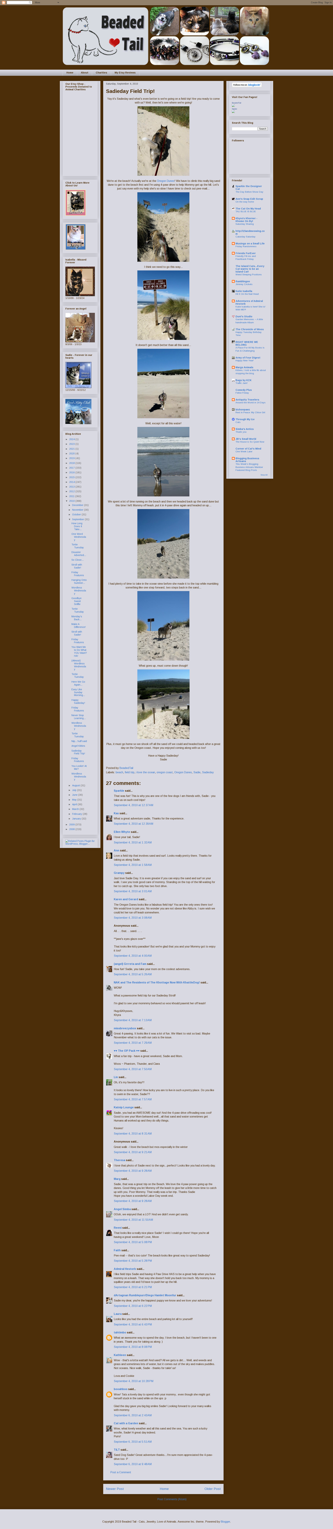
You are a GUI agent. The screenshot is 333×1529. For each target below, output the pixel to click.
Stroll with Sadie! (76, 566)
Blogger (225, 1521)
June (75, 794)
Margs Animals (244, 367)
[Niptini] (233, 112)
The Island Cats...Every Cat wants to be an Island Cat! (250, 269)
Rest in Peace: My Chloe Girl (250, 412)
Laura (118, 1313)
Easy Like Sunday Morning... (78, 692)
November (78, 509)
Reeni (118, 1227)
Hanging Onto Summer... (79, 581)
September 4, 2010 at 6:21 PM (133, 1287)
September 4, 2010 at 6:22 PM (133, 1305)
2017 (72, 467)
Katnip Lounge (124, 1107)
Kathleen (120, 1355)
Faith (117, 1250)
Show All (264, 475)
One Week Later (244, 451)
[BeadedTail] (233, 106)
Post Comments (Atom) (171, 1499)
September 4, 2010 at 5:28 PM (133, 1260)
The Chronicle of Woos (250, 329)
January (77, 818)
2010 (72, 501)
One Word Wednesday (78, 537)
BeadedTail (236, 103)
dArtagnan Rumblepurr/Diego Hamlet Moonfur (145, 1295)
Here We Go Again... (78, 683)
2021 (72, 448)
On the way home (245, 201)
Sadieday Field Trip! (78, 752)
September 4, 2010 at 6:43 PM (133, 1324)
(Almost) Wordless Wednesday (78, 665)
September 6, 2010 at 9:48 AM (133, 1464)
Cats (238, 422)
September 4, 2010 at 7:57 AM (133, 1099)
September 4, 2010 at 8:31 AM (133, 1133)
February (77, 814)
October (77, 514)
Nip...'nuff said (79, 741)
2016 (72, 472)
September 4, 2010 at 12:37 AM (133, 805)
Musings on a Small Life (250, 243)
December (78, 505)
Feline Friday (242, 392)
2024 (72, 439)
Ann (116, 850)
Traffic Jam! (241, 383)
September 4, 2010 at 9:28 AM (133, 1170)
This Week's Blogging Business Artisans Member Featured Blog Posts (249, 467)
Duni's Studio (244, 316)
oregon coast (165, 772)
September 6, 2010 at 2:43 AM (133, 1415)
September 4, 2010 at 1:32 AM (133, 842)
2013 (72, 486)
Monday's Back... (76, 618)
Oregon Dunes (165, 180)
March (76, 809)
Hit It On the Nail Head (247, 294)
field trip (129, 772)
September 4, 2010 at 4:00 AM (133, 955)
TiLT (117, 1449)
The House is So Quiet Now (250, 441)
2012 (72, 491)
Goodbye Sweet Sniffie (76, 601)
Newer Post (115, 1489)
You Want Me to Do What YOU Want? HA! (79, 651)
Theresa (119, 1160)
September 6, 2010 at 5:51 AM (133, 1441)
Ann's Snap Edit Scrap (249, 198)
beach (119, 772)
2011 (72, 496)
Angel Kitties (78, 745)
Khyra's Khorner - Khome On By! (246, 219)
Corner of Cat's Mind (248, 448)
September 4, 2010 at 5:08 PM (133, 1242)
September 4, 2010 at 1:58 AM (133, 864)
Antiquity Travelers (247, 399)
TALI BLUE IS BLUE (246, 211)
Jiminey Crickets (244, 284)
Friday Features (77, 574)
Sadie (196, 772)
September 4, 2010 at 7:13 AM (133, 1020)
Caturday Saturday (245, 236)
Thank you (241, 432)
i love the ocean (145, 772)
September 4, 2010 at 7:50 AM (133, 1069)
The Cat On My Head (248, 208)
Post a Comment (120, 1472)
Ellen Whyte (122, 831)
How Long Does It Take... (76, 526)
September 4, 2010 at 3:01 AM (133, 891)
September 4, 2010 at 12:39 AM (133, 823)
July (74, 790)
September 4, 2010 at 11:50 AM (133, 1219)
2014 (72, 482)
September (78, 519)
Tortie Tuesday (77, 546)
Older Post (212, 1489)
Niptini (234, 109)
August (76, 785)
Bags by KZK (243, 380)
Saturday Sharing (245, 224)
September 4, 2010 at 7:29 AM (133, 1042)
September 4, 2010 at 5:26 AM (133, 974)
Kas (116, 813)
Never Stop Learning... (78, 717)
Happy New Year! (245, 360)
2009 (72, 824)
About (84, 72)
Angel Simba (122, 1209)
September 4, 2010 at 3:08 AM (133, 917)
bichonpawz (243, 409)
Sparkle (119, 790)
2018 (72, 463)
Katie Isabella (244, 291)
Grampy (119, 872)
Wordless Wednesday (78, 590)
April (75, 804)
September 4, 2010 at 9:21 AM (133, 1152)
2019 (72, 458)
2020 (72, 453)
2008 (72, 829)
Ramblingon (243, 281)
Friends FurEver (246, 253)
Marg (117, 1178)
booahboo (120, 1389)
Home (69, 72)
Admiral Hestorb (125, 1268)
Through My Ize (245, 419)
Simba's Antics (245, 429)
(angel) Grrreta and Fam (130, 963)
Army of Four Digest (248, 357)
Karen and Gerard (126, 899)
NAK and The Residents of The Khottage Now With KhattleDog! (157, 982)
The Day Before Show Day (249, 192)
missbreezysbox (125, 1028)
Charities (101, 72)
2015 (72, 477)
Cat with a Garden (126, 1423)
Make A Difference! (78, 625)
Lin (116, 1077)
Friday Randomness (246, 246)
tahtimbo (120, 1332)
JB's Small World (246, 439)
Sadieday (208, 772)
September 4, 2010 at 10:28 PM (133, 1381)
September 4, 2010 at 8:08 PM (133, 1346)
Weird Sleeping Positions (249, 274)
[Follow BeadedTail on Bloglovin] (247, 86)
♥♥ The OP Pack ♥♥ (127, 1050)
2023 (72, 444)
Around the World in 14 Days (251, 402)
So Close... (77, 559)
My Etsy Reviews (125, 72)
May (74, 799)
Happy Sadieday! (78, 701)
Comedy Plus (244, 390)
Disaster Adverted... (78, 554)
